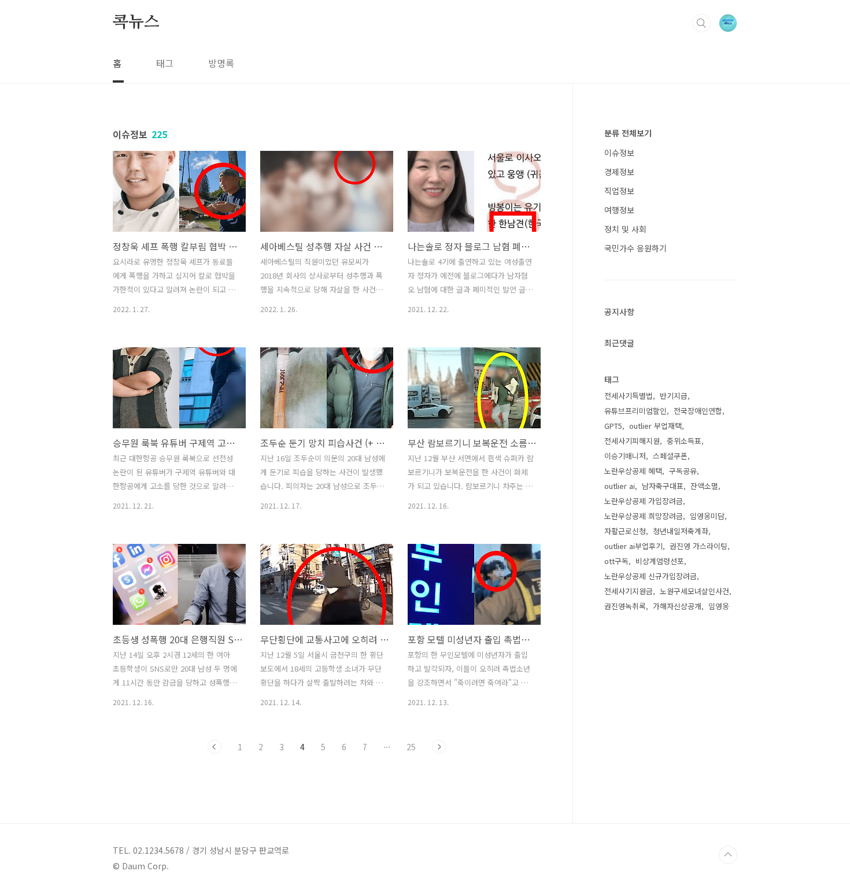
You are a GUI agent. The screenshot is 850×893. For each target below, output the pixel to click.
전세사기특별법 (628, 395)
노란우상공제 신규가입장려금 (650, 575)
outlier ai (619, 485)
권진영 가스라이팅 (698, 545)
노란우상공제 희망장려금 (643, 515)
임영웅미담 (707, 515)
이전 (214, 747)
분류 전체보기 (628, 133)
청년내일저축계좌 (680, 530)
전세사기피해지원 (632, 440)
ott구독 (616, 560)
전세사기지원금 (628, 591)
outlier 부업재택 (655, 425)
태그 (164, 63)
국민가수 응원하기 (635, 248)
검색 (701, 23)
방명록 (221, 63)
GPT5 (613, 425)
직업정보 (619, 191)
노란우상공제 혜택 (633, 470)
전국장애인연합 (698, 410)
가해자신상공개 (677, 606)
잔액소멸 (704, 485)
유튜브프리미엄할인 (635, 410)
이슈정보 (619, 152)
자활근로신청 (625, 530)
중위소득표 (684, 440)
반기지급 (674, 395)
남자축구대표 (662, 485)
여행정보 (619, 210)
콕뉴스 (136, 22)
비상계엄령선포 (659, 560)
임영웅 (718, 606)
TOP (728, 855)
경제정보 (619, 171)
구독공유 (683, 470)
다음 (439, 747)
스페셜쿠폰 (670, 455)
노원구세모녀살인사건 (694, 591)
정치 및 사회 (625, 229)
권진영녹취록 (625, 606)
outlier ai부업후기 (633, 545)
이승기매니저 (625, 455)
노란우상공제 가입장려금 (643, 500)
